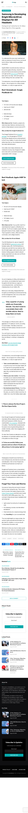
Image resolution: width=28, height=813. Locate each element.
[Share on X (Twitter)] (10, 38)
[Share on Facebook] (8, 38)
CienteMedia (11, 773)
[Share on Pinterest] (12, 38)
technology (20, 538)
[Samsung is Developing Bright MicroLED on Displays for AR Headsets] (14, 48)
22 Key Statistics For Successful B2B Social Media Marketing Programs (18, 643)
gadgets (9, 538)
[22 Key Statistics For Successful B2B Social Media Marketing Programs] (5, 643)
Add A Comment (14, 598)
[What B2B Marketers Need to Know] (5, 652)
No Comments (21, 33)
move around (14, 73)
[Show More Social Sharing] (17, 38)
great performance (16, 244)
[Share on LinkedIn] (15, 38)
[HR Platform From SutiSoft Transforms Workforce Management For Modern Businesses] (5, 668)
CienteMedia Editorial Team (9, 31)
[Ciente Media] (14, 2)
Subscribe (14, 769)
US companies (13, 423)
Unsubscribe (22, 769)
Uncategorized (6, 10)
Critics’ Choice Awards (8, 493)
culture (4, 538)
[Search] (26, 2)
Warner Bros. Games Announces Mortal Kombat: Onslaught (8, 553)
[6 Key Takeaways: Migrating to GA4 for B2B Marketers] (5, 660)
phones (14, 538)
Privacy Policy (6, 769)
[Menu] (2, 2)
